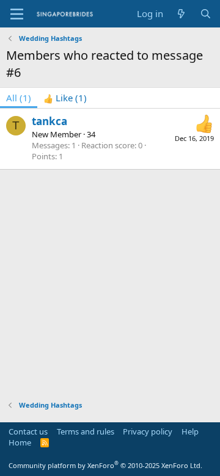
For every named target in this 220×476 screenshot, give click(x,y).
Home (20, 442)
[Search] (206, 13)
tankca (49, 121)
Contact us (28, 431)
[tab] (65, 98)
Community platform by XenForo (105, 465)
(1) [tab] (18, 98)
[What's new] (181, 13)
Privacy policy (147, 431)
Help (190, 431)
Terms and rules (85, 431)
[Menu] (16, 14)
